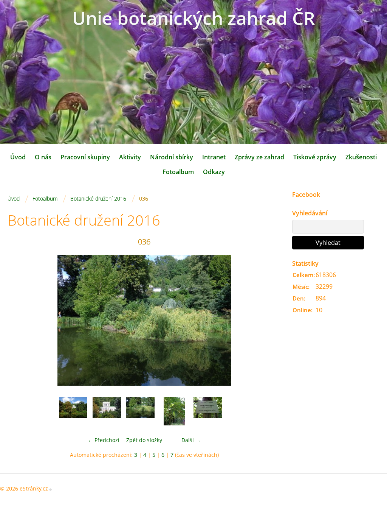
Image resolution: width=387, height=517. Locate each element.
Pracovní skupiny (85, 157)
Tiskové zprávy (314, 157)
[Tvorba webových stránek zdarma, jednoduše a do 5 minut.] (50, 489)
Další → (191, 440)
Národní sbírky (171, 157)
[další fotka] (268, 320)
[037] (174, 411)
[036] (140, 411)
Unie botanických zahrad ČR (193, 18)
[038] (208, 411)
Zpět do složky (144, 440)
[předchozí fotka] (19, 320)
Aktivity (130, 157)
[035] (107, 411)
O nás (43, 157)
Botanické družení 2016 (98, 198)
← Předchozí (103, 440)
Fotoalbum (178, 172)
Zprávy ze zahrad (259, 157)
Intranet (214, 157)
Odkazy (214, 172)
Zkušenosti (361, 157)
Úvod (18, 157)
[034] (73, 411)
